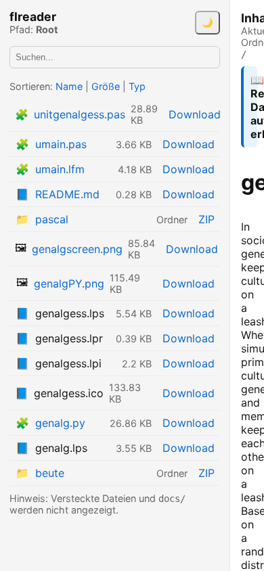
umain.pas (61, 144)
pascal (51, 219)
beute (49, 473)
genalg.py (60, 423)
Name (69, 86)
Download (195, 114)
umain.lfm (60, 169)
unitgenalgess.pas (79, 114)
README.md (67, 194)
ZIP (206, 219)
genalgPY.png (69, 283)
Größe (105, 86)
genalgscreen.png (77, 249)
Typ (137, 86)
